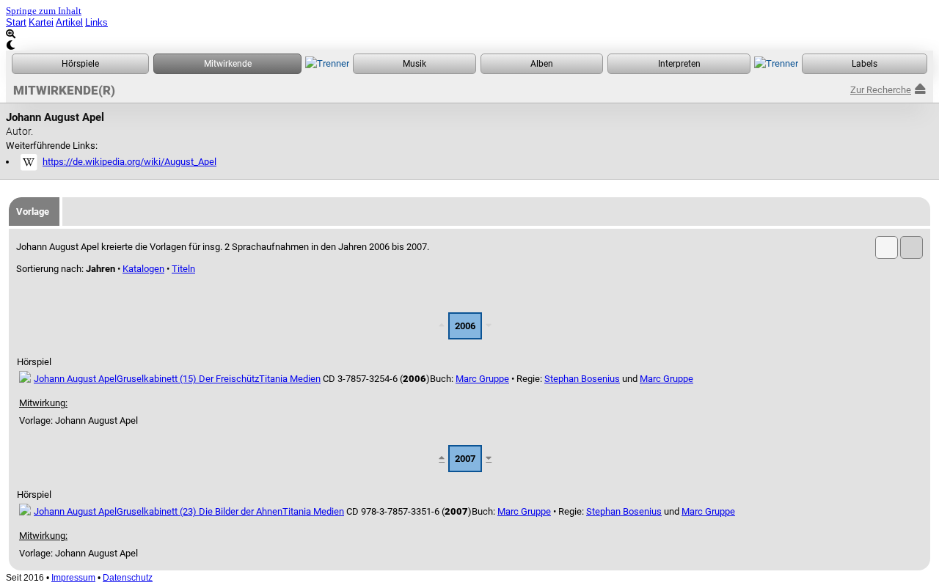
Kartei (41, 22)
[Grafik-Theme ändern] (469, 45)
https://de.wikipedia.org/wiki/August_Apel (129, 161)
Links (96, 22)
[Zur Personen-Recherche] (227, 64)
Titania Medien (290, 378)
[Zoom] (469, 34)
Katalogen (143, 268)
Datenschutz (128, 577)
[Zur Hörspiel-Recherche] (80, 64)
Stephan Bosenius (582, 378)
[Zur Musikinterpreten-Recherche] (678, 64)
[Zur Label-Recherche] (864, 64)
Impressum (73, 577)
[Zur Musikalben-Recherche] (542, 64)
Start (16, 22)
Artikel (69, 22)
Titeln (183, 268)
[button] (886, 247)
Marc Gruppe (482, 378)
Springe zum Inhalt (43, 11)
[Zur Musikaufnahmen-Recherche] (414, 64)
